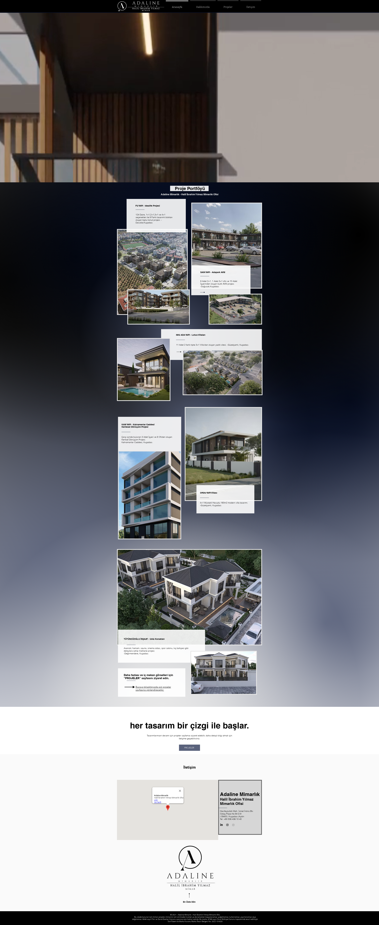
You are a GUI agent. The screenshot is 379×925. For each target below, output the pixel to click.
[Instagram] (233, 824)
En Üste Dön (189, 902)
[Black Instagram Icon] (227, 824)
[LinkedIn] (221, 824)
